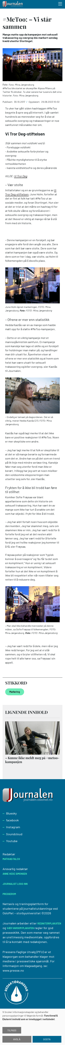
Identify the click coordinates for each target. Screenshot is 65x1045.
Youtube (12, 841)
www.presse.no (13, 970)
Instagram (13, 827)
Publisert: (8, 101)
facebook (12, 820)
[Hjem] (13, 4)
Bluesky (11, 813)
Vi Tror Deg (20, 176)
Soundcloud (14, 834)
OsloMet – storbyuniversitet (22, 913)
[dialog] (32, 1027)
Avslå (16, 1039)
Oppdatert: (35, 101)
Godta (47, 1039)
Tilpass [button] (11, 1030)
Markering (14, 691)
